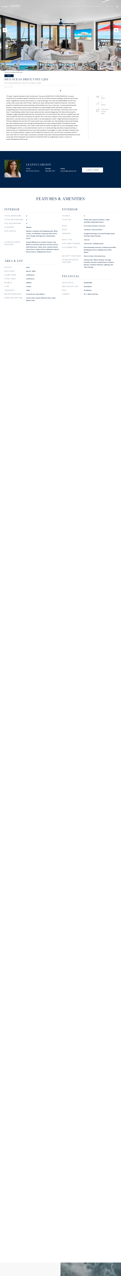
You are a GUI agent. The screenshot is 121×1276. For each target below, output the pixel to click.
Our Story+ (64, 6)
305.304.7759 (50, 171)
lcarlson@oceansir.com (68, 171)
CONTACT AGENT (92, 170)
